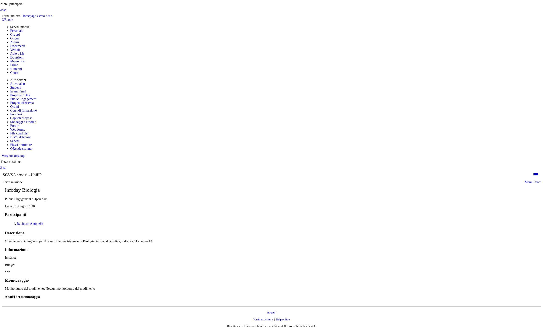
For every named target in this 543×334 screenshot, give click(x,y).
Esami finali (18, 91)
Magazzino (17, 61)
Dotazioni (16, 57)
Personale (16, 30)
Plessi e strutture (21, 145)
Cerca (41, 16)
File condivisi (19, 133)
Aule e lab (17, 53)
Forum (14, 125)
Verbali (15, 50)
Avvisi (14, 42)
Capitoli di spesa (21, 118)
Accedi (271, 312)
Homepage (28, 16)
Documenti (17, 46)
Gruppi (15, 34)
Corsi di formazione (23, 110)
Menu (529, 182)
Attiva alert (17, 83)
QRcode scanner (21, 148)
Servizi (15, 141)
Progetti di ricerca (22, 103)
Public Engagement (23, 99)
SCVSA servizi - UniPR (22, 175)
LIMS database (20, 137)
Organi (15, 38)
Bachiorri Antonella (30, 223)
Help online (283, 319)
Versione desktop (13, 156)
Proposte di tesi (20, 95)
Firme (14, 65)
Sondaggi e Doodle (23, 122)
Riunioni (16, 69)
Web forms (17, 129)
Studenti (15, 87)
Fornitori (16, 114)
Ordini (14, 106)
